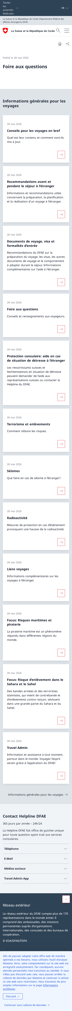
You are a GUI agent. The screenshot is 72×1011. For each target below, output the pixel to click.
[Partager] (67, 43)
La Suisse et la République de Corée (33, 31)
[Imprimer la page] (60, 43)
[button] (66, 899)
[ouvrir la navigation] (67, 30)
